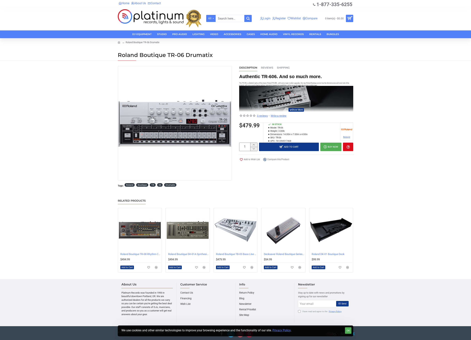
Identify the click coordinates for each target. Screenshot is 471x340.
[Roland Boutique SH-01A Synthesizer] (188, 230)
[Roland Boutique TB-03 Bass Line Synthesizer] (235, 230)
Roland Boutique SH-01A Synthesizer (188, 254)
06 (160, 185)
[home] (119, 42)
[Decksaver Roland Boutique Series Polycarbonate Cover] (283, 230)
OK (348, 330)
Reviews (267, 67)
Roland (129, 185)
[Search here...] (248, 18)
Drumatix (170, 185)
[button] (296, 110)
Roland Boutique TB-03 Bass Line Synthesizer (236, 254)
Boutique (142, 185)
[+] (253, 145)
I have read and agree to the (321, 311)
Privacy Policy (281, 330)
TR (152, 185)
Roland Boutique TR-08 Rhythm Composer (140, 254)
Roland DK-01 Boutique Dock (328, 254)
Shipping (283, 67)
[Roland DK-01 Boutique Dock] (331, 230)
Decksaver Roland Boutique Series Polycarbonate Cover (284, 254)
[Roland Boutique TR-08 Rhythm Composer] (140, 230)
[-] (253, 149)
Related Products (132, 200)
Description (248, 67)
